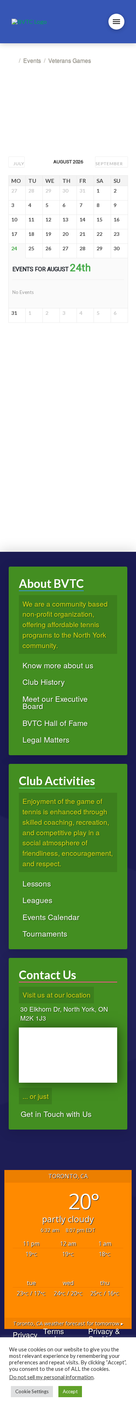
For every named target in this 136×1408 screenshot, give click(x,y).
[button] (116, 22)
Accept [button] (70, 1391)
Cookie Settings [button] (32, 1391)
